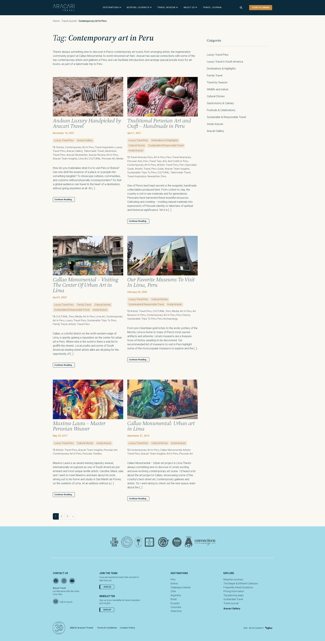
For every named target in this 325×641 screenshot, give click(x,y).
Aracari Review (97, 154)
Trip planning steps (233, 595)
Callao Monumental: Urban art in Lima (161, 425)
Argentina (176, 595)
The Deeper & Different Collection (240, 583)
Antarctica (176, 611)
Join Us (107, 587)
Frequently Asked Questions (238, 587)
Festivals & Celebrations (221, 110)
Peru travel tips (152, 161)
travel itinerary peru (141, 157)
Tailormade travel (94, 151)
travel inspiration (104, 147)
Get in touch (66, 602)
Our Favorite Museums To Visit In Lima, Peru (160, 282)
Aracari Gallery (85, 140)
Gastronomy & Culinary (220, 103)
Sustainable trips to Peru (141, 172)
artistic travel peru (167, 164)
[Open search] (241, 8)
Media (119, 158)
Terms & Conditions (107, 628)
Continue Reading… (63, 199)
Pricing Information (233, 591)
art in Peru (112, 154)
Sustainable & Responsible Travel (165, 145)
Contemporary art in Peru (79, 147)
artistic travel (142, 168)
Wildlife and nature (217, 89)
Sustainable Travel (233, 599)
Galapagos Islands (181, 587)
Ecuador (175, 603)
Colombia (176, 607)
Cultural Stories (137, 145)
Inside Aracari (136, 150)
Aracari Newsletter (77, 154)
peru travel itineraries (178, 157)
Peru (163, 176)
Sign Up (107, 610)
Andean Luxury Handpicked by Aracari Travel (87, 123)
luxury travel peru (76, 320)
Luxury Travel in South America (225, 61)
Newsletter (153, 176)
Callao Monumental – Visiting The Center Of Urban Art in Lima (85, 285)
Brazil (174, 599)
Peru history (183, 315)
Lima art (83, 158)
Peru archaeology (167, 318)
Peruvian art (108, 158)
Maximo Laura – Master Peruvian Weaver (79, 425)
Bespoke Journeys (233, 579)
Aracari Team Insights (65, 158)
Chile (173, 591)
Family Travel (84, 304)
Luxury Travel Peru (64, 140)
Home (56, 21)
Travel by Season (217, 82)
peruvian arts (134, 161)
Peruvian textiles (92, 453)
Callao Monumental (171, 449)
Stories (60, 147)
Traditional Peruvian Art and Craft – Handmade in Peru (159, 123)
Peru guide (157, 168)
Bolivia (174, 583)
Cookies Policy (127, 628)
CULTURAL (95, 158)
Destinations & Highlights (164, 140)
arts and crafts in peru (175, 161)
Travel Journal (69, 21)
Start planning (260, 7)
